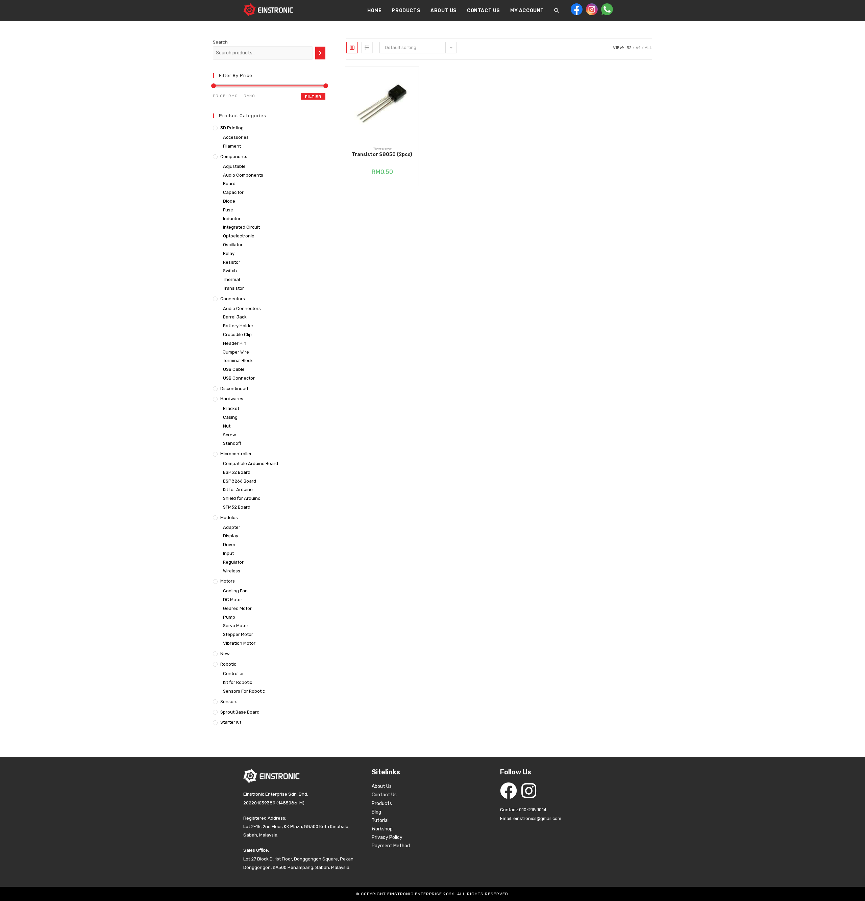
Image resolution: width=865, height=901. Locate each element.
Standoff (232, 443)
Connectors (232, 298)
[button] (415, 96)
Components (233, 156)
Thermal (231, 279)
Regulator (233, 562)
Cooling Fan (235, 590)
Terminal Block (238, 360)
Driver (229, 544)
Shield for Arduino (242, 498)
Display (230, 535)
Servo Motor (235, 625)
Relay (228, 253)
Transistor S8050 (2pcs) (382, 154)
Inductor (232, 218)
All (648, 47)
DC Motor (232, 599)
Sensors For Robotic (244, 691)
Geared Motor (237, 608)
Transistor (382, 149)
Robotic (228, 664)
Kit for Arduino (238, 489)
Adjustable (234, 166)
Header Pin (234, 343)
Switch (230, 270)
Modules (229, 517)
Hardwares (231, 398)
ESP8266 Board (239, 481)
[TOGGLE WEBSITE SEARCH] (556, 11)
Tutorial (380, 820)
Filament (232, 146)
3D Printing (232, 127)
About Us (382, 786)
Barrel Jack (235, 316)
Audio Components (243, 175)
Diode (229, 201)
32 (629, 47)
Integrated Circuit (241, 227)
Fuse (228, 209)
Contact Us (384, 795)
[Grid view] (352, 47)
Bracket (231, 408)
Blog (376, 812)
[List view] (367, 47)
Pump (229, 617)
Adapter (231, 527)
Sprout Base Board (240, 712)
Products (382, 803)
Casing (230, 417)
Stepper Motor (238, 634)
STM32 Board (236, 507)
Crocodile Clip (237, 334)
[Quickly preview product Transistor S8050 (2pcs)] (415, 78)
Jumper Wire (236, 352)
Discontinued (234, 388)
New (224, 653)
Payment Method (391, 846)
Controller (233, 673)
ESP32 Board (236, 472)
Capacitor (233, 192)
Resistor (231, 262)
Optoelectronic (238, 235)
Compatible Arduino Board (250, 463)
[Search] (320, 53)
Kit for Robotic (237, 682)
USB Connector (239, 378)
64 (638, 47)
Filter (313, 96)
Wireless (231, 570)
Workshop (382, 829)
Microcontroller (236, 453)
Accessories (236, 137)
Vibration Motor (239, 643)
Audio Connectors (242, 308)
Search (220, 42)
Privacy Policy (387, 837)
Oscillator (233, 244)
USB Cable (234, 369)
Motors (227, 581)
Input (228, 553)
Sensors (229, 701)
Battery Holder (238, 325)
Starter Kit (230, 722)
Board (229, 183)
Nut (226, 426)
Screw (229, 434)
